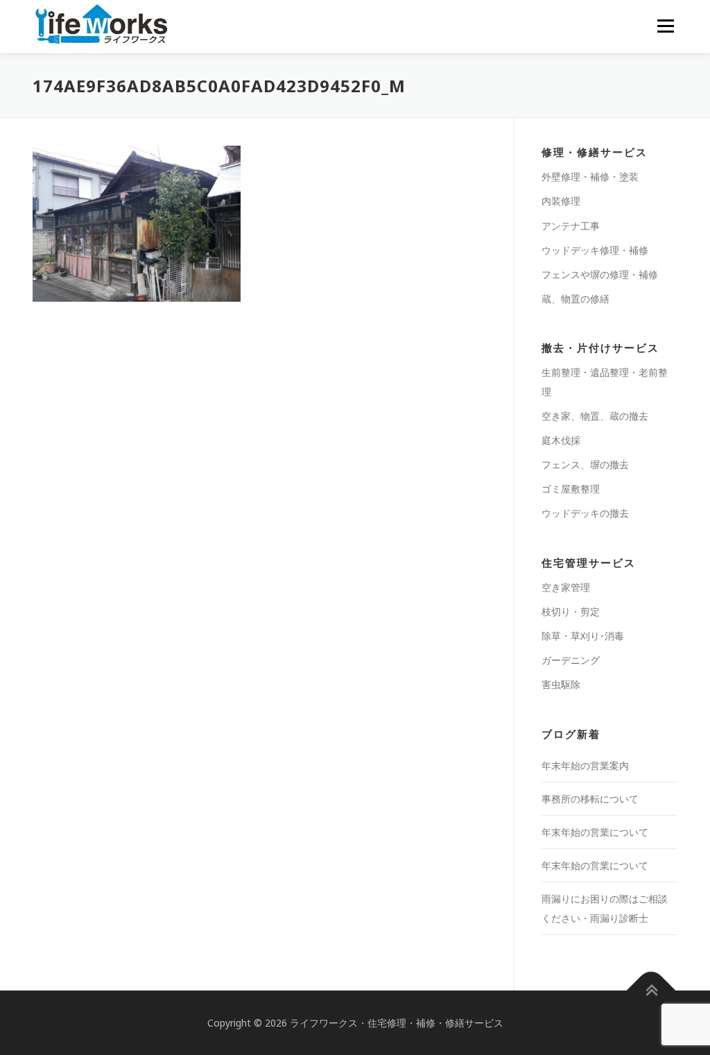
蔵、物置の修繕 (575, 298)
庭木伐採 (561, 440)
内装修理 (561, 200)
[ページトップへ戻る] (651, 990)
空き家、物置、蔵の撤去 (595, 415)
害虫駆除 (561, 684)
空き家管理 (566, 587)
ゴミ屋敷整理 (571, 488)
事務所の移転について (590, 798)
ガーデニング (571, 660)
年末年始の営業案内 (585, 765)
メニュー (665, 25)
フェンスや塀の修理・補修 (600, 274)
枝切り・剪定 (571, 611)
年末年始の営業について (595, 832)
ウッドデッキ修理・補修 (595, 250)
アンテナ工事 (571, 225)
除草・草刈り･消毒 (583, 635)
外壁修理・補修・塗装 (590, 176)
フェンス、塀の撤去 (585, 464)
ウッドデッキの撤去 (585, 513)
